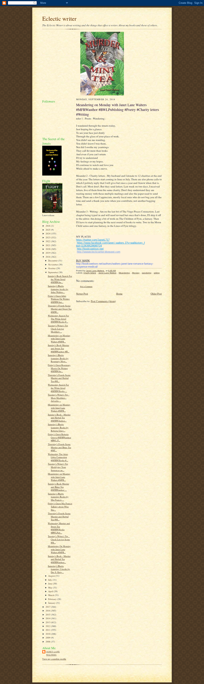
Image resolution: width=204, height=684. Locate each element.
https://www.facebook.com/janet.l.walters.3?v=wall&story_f (111, 242)
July (50, 579)
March (51, 595)
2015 (48, 614)
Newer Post (82, 293)
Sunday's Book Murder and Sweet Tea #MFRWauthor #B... (58, 348)
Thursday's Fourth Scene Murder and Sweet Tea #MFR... (60, 308)
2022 (48, 241)
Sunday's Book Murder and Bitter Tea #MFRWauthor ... (58, 486)
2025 (48, 229)
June (50, 583)
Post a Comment (86, 286)
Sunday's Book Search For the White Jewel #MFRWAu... (60, 279)
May (50, 587)
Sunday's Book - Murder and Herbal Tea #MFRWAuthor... (59, 417)
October (52, 268)
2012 (48, 626)
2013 (48, 622)
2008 (48, 641)
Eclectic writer (59, 18)
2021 (48, 245)
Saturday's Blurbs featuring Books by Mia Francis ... (58, 496)
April (51, 591)
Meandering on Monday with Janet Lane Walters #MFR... (59, 338)
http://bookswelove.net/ (90, 248)
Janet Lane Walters (53, 653)
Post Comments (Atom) (103, 301)
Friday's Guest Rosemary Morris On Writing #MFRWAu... (59, 368)
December (53, 260)
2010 (48, 633)
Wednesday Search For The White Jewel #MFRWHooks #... (58, 318)
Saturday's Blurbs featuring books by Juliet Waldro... (58, 289)
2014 (48, 618)
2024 (48, 233)
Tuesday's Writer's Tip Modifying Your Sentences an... (58, 467)
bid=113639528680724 (89, 245)
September (53, 272)
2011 (48, 629)
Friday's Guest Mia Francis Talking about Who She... (60, 506)
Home (119, 293)
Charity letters (89, 273)
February (52, 599)
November (53, 264)
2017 (48, 606)
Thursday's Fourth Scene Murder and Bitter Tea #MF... (59, 447)
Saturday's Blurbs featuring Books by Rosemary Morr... (58, 358)
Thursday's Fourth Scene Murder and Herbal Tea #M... (59, 378)
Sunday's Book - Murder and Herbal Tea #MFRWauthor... (59, 559)
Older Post (156, 293)
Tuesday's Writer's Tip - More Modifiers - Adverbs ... (58, 397)
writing (157, 273)
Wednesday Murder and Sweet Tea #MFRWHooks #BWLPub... (59, 528)
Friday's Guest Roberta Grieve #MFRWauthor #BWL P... (59, 437)
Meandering (124, 273)
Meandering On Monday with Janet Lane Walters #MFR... (59, 549)
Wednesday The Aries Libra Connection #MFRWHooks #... (58, 457)
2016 (48, 610)
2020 (48, 248)
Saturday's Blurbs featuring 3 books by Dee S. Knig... (59, 569)
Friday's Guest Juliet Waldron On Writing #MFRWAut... (59, 299)
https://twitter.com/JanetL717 (93, 239)
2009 (48, 637)
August (51, 575)
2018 (48, 256)
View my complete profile (54, 658)
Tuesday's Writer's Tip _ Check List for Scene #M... (59, 539)
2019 (48, 252)
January (52, 602)
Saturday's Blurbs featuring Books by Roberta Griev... (58, 427)
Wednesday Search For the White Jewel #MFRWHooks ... (58, 387)
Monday (135, 273)
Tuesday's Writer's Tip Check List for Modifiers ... (58, 328)
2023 (48, 237)
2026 (48, 225)
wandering (146, 273)
